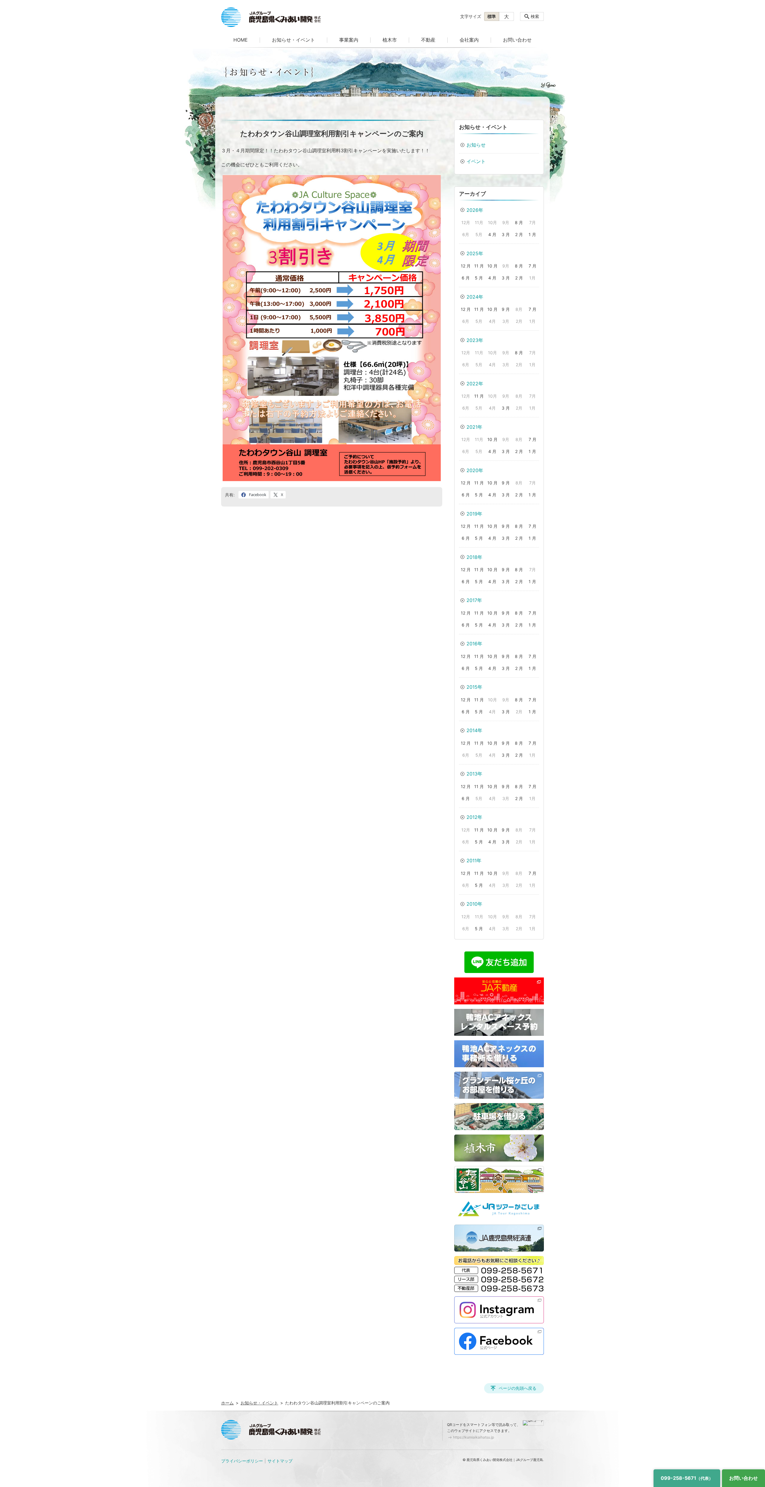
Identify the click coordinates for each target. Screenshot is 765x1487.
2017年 (474, 600)
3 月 (506, 234)
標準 (491, 16)
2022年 (474, 384)
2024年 (474, 297)
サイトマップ (280, 1460)
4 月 (492, 234)
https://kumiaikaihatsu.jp (473, 1437)
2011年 (473, 860)
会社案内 (469, 40)
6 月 (466, 277)
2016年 (474, 644)
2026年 (474, 210)
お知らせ (476, 145)
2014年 (474, 730)
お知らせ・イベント (293, 40)
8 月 (519, 222)
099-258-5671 (687, 1478)
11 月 (479, 265)
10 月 (492, 265)
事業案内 (348, 40)
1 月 (532, 234)
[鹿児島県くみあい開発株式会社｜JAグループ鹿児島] (271, 17)
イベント (476, 161)
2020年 (474, 470)
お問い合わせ (517, 40)
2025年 (474, 253)
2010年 (474, 904)
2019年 (474, 514)
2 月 (519, 234)
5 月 (479, 277)
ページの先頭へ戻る (517, 1388)
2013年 (474, 774)
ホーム (227, 1402)
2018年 (474, 557)
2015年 (474, 687)
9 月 (506, 309)
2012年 (474, 817)
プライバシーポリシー (242, 1460)
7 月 (532, 265)
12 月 (466, 265)
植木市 (389, 40)
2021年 (474, 427)
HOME (240, 40)
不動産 (428, 40)
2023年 (474, 340)
